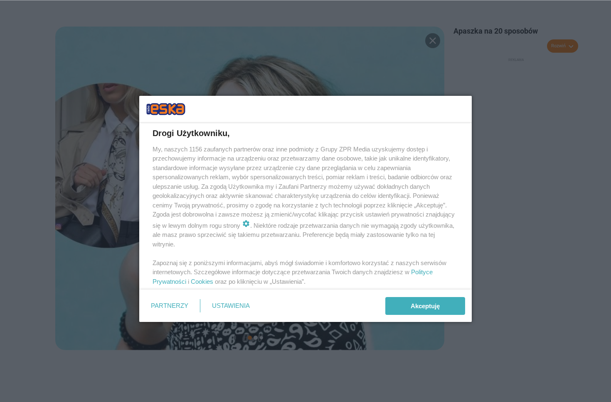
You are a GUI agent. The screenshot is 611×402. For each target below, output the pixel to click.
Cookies (202, 281)
